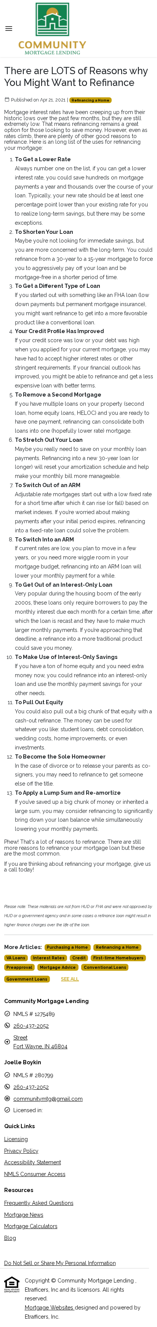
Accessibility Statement (32, 1162)
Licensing (16, 1139)
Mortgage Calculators (31, 1226)
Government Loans (26, 979)
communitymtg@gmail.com (48, 1099)
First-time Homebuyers (118, 958)
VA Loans (15, 958)
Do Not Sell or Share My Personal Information (60, 1263)
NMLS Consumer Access (35, 1174)
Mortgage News (23, 1215)
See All (70, 979)
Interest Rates (48, 958)
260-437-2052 (31, 1026)
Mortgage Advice (58, 967)
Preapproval (19, 967)
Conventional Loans (105, 967)
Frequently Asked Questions (39, 1203)
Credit (79, 958)
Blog (10, 1238)
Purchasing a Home (67, 947)
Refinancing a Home (90, 100)
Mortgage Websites (50, 1308)
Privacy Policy (21, 1151)
